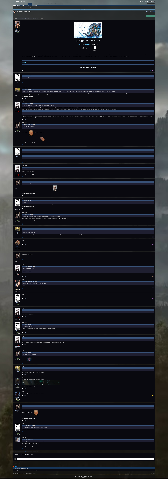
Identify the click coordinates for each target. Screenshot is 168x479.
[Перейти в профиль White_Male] (17, 125)
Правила (23, 5)
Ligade (17, 82)
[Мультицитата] (22, 70)
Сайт (29, 3)
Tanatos (17, 287)
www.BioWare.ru (16, 3)
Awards (61, 3)
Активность (34, 3)
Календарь (18, 5)
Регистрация (152, 1)
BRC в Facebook (50, 3)
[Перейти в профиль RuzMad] (14, 12)
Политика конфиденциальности (82, 476)
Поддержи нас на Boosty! (42, 3)
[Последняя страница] (37, 18)
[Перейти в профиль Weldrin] (17, 105)
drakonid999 (31, 124)
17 (28, 18)
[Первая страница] (13, 18)
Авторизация (146, 11)
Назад (16, 18)
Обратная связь (90, 476)
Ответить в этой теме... (22, 459)
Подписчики (150, 11)
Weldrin (30, 75)
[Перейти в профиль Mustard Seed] (17, 381)
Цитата (25, 70)
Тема (76, 476)
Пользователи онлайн (34, 5)
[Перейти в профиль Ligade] (17, 77)
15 (25, 18)
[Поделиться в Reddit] (13, 466)
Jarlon (17, 443)
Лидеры (56, 3)
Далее (35, 18)
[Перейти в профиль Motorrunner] (17, 394)
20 (33, 18)
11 (19, 18)
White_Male (17, 128)
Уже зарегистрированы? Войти (144, 1)
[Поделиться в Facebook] (16, 466)
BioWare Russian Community (21, 1)
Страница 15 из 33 (41, 18)
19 (31, 18)
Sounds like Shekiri (32, 281)
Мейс (17, 93)
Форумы (14, 5)
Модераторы (27, 5)
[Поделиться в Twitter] (15, 466)
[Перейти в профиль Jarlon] (17, 439)
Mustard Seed (17, 384)
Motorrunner (17, 397)
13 (22, 18)
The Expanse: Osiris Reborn (29, 12)
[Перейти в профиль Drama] (17, 242)
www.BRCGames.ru (24, 3)
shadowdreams (31, 200)
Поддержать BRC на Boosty (84, 9)
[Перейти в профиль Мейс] (17, 90)
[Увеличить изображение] (88, 40)
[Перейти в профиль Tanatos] (17, 283)
